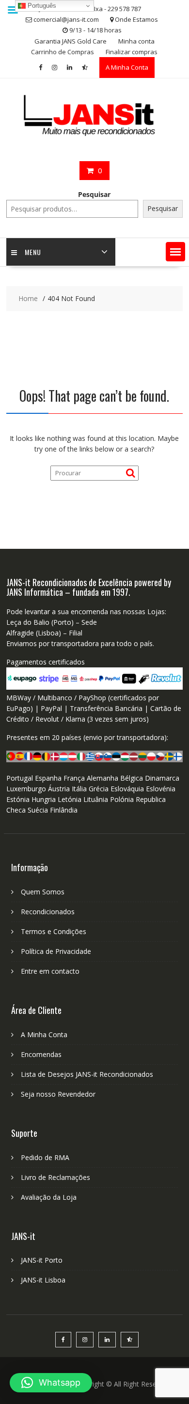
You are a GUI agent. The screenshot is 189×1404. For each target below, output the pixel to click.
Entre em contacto (50, 971)
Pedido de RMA (45, 1157)
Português (41, 5)
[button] (175, 251)
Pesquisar (94, 194)
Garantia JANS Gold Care (70, 41)
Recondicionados (48, 911)
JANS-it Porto (42, 1260)
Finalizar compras (132, 51)
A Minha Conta (127, 67)
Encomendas (41, 1054)
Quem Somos (42, 891)
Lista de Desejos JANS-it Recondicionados (87, 1074)
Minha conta (136, 41)
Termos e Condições (53, 931)
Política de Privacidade (56, 951)
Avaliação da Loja (49, 1197)
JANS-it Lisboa (43, 1279)
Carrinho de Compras (62, 51)
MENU (33, 252)
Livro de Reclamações (55, 1177)
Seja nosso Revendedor (58, 1094)
